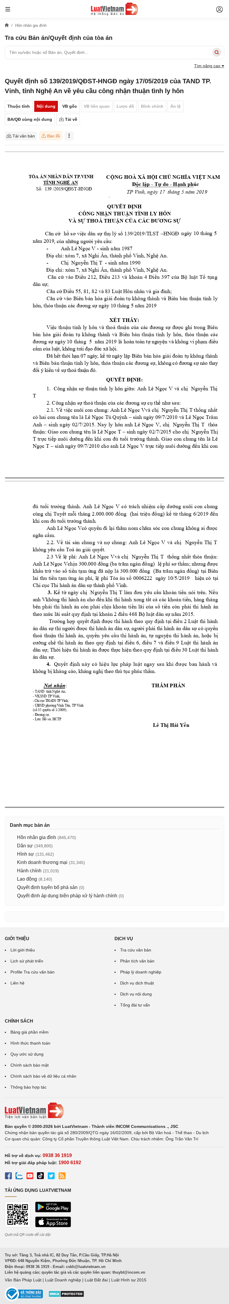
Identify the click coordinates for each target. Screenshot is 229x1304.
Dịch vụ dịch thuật (137, 983)
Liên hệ (17, 983)
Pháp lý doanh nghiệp (140, 972)
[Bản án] (114, 8)
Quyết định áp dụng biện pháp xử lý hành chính (67, 895)
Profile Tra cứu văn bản (32, 972)
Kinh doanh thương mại (42, 862)
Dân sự (25, 845)
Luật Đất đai (96, 1280)
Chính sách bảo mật (29, 1065)
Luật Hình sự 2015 (128, 1280)
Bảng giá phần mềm (29, 1032)
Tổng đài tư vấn (135, 1005)
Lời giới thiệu (22, 950)
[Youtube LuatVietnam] (29, 1176)
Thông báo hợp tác (28, 1087)
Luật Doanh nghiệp (63, 1280)
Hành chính (29, 870)
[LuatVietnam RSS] (62, 1176)
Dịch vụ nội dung (136, 994)
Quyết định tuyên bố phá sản (47, 887)
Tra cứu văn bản (135, 950)
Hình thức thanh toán (30, 1043)
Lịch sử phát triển (26, 961)
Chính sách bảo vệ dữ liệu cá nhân (43, 1076)
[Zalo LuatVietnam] (19, 1176)
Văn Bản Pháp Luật (23, 1280)
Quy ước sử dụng (27, 1054)
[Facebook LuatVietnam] (8, 1176)
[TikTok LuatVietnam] (40, 1176)
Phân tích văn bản (137, 961)
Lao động (27, 879)
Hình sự (25, 854)
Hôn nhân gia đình (36, 837)
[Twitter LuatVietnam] (51, 1176)
